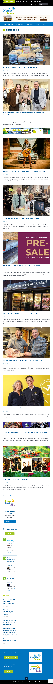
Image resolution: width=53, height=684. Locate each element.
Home (4, 24)
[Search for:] (43, 4)
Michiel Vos (10, 578)
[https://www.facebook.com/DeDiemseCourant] (29, 4)
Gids (44, 28)
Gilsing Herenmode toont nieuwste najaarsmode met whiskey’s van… (25, 432)
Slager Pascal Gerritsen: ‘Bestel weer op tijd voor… (20, 313)
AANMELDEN (10, 521)
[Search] (49, 4)
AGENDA (9, 533)
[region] (26, 18)
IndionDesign (36, 682)
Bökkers (9, 539)
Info (38, 24)
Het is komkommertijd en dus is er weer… (16, 479)
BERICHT (8, 671)
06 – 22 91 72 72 (8, 666)
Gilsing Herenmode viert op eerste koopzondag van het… (21, 218)
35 (10, 495)
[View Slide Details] (26, 18)
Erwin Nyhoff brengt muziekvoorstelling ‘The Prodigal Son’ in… (24, 171)
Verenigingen (30, 24)
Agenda (45, 24)
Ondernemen (19, 24)
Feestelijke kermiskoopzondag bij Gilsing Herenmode (20, 67)
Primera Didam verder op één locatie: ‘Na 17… (17, 408)
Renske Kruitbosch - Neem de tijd (11, 559)
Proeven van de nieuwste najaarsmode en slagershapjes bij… (23, 361)
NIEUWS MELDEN (11, 658)
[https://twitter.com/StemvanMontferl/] (32, 4)
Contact (5, 32)
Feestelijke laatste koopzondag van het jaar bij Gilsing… (22, 266)
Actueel (10, 24)
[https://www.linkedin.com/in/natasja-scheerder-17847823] (36, 4)
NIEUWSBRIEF (15, 32)
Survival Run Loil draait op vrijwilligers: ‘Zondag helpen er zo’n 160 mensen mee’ (30, 2)
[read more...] (10, 552)
